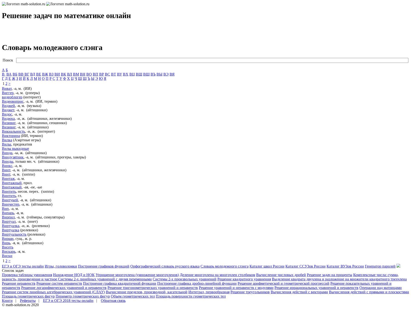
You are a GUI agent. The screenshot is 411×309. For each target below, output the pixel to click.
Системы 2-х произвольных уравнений (184, 279)
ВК (63, 74)
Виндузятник (13, 157)
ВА (9, 74)
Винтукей (10, 200)
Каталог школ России (267, 266)
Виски (7, 256)
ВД (32, 74)
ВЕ (38, 74)
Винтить (9, 191)
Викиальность (13, 131)
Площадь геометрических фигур (28, 296)
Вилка (7, 140)
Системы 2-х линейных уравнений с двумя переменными (105, 279)
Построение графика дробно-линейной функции (197, 283)
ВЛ (69, 74)
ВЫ (159, 74)
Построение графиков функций (103, 266)
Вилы (6, 144)
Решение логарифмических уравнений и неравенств (64, 288)
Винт (6, 170)
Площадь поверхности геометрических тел (191, 296)
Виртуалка (10, 226)
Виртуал (9, 221)
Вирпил (8, 217)
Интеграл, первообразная (209, 292)
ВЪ (153, 74)
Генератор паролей (380, 266)
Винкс (7, 166)
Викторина (11, 136)
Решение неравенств (18, 283)
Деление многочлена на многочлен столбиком (217, 275)
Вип (5, 209)
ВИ (57, 74)
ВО (89, 74)
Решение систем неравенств (59, 283)
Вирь (6, 243)
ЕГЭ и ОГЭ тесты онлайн (23, 266)
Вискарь (8, 251)
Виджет (8, 110)
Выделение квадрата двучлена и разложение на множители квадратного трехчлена (339, 279)
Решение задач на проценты (329, 275)
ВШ (139, 74)
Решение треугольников (250, 292)
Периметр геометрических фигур (83, 296)
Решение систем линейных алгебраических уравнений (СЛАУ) (53, 292)
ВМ (76, 74)
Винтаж (8, 179)
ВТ (113, 74)
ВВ (21, 74)
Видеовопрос (13, 101)
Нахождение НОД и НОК (74, 275)
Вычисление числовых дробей (281, 275)
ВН (82, 74)
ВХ (125, 74)
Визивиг (8, 123)
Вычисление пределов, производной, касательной (146, 292)
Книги (7, 301)
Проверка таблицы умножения (27, 275)
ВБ (15, 74)
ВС (107, 74)
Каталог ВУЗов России (345, 266)
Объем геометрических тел (133, 296)
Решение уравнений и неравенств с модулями (236, 288)
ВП (95, 74)
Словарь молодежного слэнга (225, 266)
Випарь (8, 213)
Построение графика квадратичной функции (119, 283)
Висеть (7, 247)
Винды (7, 161)
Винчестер (10, 204)
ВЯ (172, 74)
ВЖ (45, 74)
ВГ (26, 74)
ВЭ (166, 74)
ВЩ (146, 74)
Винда (7, 153)
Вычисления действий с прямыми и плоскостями (369, 292)
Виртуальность (14, 234)
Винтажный (12, 183)
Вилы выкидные (15, 149)
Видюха (8, 119)
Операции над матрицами (380, 288)
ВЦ (132, 74)
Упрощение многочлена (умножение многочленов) (137, 275)
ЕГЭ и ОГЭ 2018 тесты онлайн (68, 301)
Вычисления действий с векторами (299, 292)
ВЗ (51, 74)
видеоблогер (12, 97)
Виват (7, 88)
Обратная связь (113, 301)
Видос (7, 114)
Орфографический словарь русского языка (165, 266)
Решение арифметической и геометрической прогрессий (283, 283)
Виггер (8, 93)
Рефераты (28, 301)
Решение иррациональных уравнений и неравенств (316, 288)
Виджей (8, 106)
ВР (101, 74)
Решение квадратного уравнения (244, 279)
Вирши (8, 239)
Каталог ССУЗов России (305, 266)
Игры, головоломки (61, 266)
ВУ (119, 74)
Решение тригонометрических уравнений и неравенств (153, 288)
